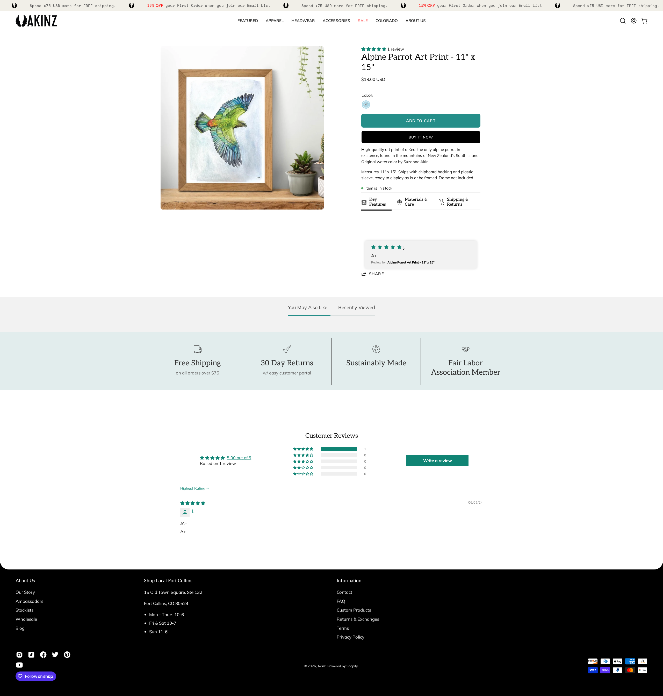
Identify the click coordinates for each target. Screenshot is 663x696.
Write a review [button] (437, 460)
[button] (387, 21)
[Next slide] (474, 226)
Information (349, 580)
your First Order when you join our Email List (208, 5)
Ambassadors (29, 601)
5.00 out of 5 (239, 457)
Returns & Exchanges (358, 619)
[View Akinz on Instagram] (19, 655)
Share (376, 273)
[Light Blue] (366, 104)
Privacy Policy (350, 637)
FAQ (341, 601)
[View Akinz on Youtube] (19, 665)
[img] (192, 503)
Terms (343, 628)
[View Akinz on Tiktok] (31, 655)
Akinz (322, 666)
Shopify (352, 666)
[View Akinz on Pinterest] (67, 655)
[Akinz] (36, 21)
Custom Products (354, 610)
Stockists (24, 610)
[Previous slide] (366, 226)
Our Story (25, 592)
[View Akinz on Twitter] (55, 655)
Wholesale (26, 619)
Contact (344, 592)
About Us (25, 580)
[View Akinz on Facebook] (43, 655)
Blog (20, 628)
